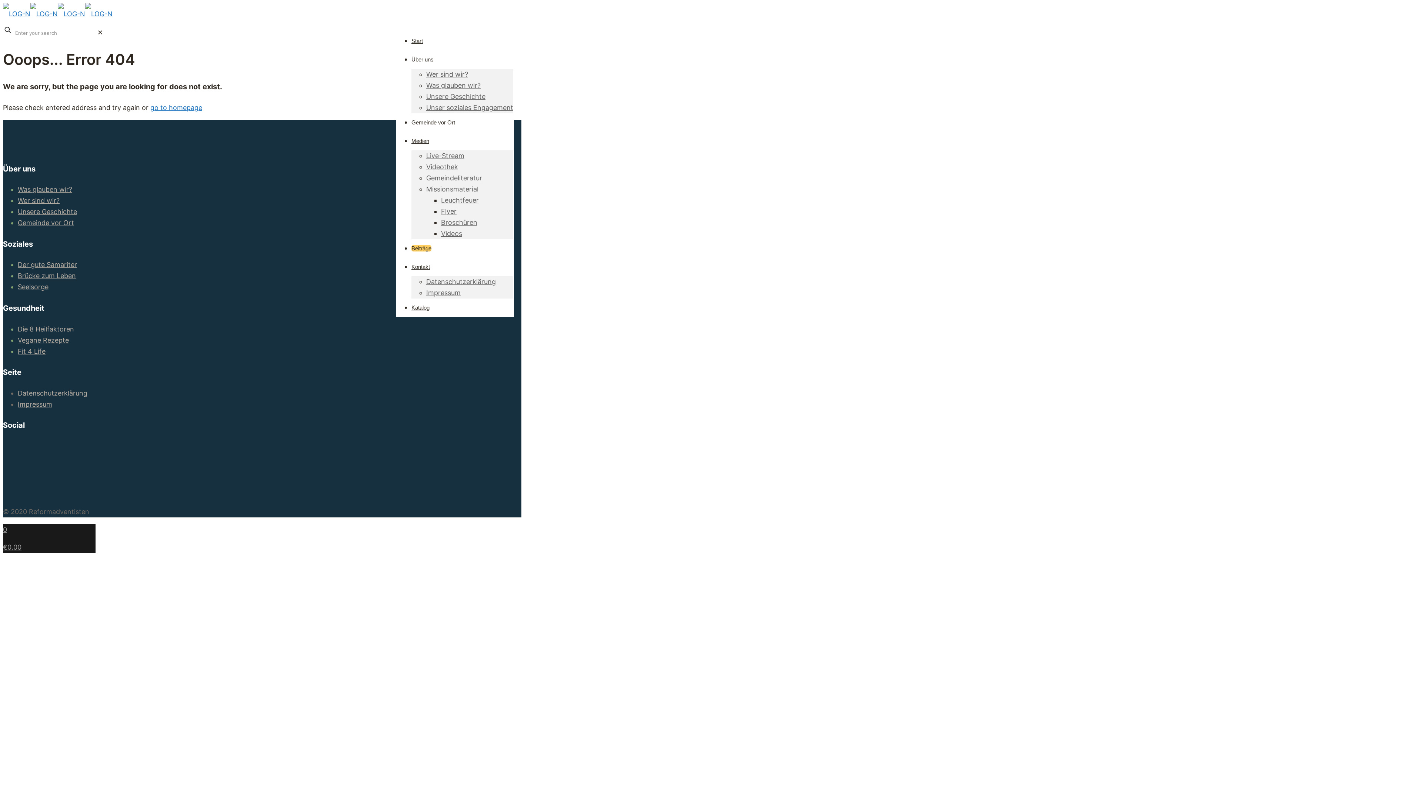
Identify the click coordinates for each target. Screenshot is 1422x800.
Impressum (35, 404)
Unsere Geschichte (47, 212)
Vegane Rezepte (43, 340)
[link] (100, 32)
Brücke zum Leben (47, 276)
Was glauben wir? (45, 189)
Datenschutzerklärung (52, 393)
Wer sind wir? (39, 200)
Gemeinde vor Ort (46, 223)
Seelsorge (33, 287)
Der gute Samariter (47, 265)
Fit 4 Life (32, 351)
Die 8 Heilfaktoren (46, 329)
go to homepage (176, 107)
